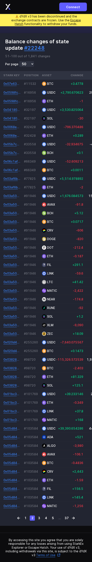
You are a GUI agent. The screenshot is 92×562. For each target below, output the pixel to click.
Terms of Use (45, 555)
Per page (11, 64)
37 (67, 518)
